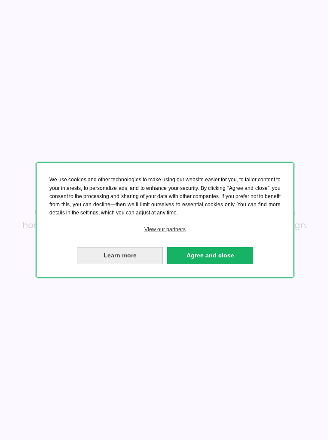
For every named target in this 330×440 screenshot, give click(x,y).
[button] (165, 230)
